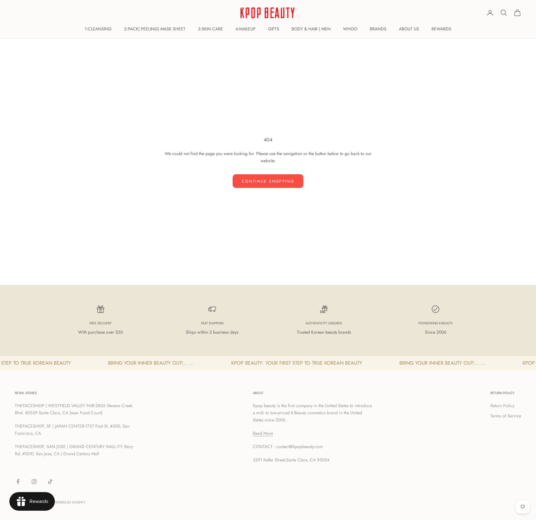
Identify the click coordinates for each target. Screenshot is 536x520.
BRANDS (378, 29)
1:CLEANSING (98, 29)
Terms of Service (505, 416)
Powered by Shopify (68, 502)
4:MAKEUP (245, 29)
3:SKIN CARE (210, 29)
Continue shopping (268, 181)
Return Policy (502, 405)
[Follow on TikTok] (50, 481)
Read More (263, 433)
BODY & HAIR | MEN (311, 29)
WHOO (350, 29)
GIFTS (273, 29)
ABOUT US (409, 29)
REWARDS (441, 29)
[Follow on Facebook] (18, 481)
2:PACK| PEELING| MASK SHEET (154, 29)
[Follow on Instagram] (34, 481)
